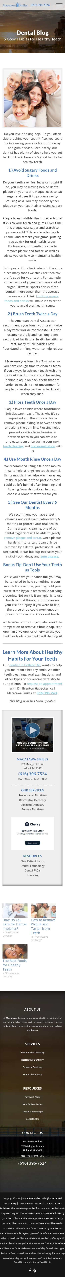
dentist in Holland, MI (25, 665)
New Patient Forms (32, 861)
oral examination (43, 446)
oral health (37, 339)
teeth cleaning (13, 446)
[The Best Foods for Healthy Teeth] (15, 951)
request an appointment (44, 684)
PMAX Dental (46, 1262)
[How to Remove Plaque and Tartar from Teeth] (43, 910)
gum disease (49, 556)
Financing (32, 875)
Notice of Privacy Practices (48, 1203)
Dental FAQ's (32, 870)
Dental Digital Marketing (25, 1262)
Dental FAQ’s (32, 1118)
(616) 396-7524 (40, 5)
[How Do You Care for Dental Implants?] (15, 910)
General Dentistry (33, 809)
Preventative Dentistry (32, 795)
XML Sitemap (10, 1203)
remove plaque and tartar (22, 538)
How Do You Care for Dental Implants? (14, 924)
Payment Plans (32, 1096)
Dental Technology (32, 866)
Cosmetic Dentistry (32, 805)
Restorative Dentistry (32, 800)
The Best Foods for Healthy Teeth (14, 965)
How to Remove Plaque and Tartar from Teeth (43, 926)
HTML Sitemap (26, 1203)
